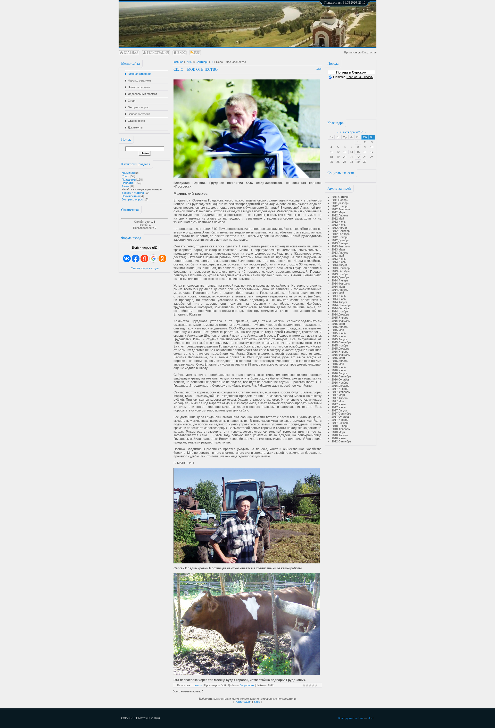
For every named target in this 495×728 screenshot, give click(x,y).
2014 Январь (340, 280)
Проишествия (131, 196)
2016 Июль (339, 370)
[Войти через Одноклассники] (162, 258)
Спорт (126, 176)
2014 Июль (339, 299)
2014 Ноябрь (340, 311)
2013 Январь (340, 243)
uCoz (371, 717)
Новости (127, 182)
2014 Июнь (339, 295)
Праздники (129, 179)
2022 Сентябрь (341, 441)
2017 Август (339, 410)
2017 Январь (340, 388)
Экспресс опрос (132, 199)
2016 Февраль (341, 354)
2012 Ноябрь (340, 237)
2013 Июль (339, 261)
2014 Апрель (340, 289)
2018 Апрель (340, 435)
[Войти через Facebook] (135, 258)
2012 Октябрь (341, 234)
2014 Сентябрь (341, 305)
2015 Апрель (340, 326)
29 (358, 161)
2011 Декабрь (340, 203)
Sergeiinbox (247, 685)
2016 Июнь (339, 367)
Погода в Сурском (351, 72)
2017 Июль (339, 407)
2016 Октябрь (341, 379)
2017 (189, 61)
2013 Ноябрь (340, 274)
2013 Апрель (340, 252)
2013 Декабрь (340, 277)
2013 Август (339, 264)
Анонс (126, 186)
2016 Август (339, 373)
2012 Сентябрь (341, 230)
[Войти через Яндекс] (144, 258)
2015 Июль (339, 336)
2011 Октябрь (340, 196)
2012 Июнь (339, 221)
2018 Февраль (341, 429)
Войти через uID (144, 247)
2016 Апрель (340, 360)
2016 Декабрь (340, 385)
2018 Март (338, 432)
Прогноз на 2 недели (359, 76)
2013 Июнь (339, 258)
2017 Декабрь (340, 422)
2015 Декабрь (340, 348)
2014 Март (338, 286)
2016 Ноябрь (340, 382)
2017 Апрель (340, 398)
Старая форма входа (145, 268)
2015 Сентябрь (341, 342)
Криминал (128, 172)
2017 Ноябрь (340, 419)
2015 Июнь (339, 333)
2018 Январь (340, 425)
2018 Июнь (339, 438)
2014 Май (338, 292)
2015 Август (339, 339)
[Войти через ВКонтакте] (127, 258)
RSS (197, 52)
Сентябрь (202, 61)
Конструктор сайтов (350, 717)
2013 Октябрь (341, 271)
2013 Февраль (341, 246)
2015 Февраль (341, 320)
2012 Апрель (340, 215)
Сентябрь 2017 (351, 132)
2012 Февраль (341, 209)
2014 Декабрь (340, 314)
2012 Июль (339, 224)
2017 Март (338, 395)
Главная (131, 52)
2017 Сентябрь (341, 413)
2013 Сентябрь (341, 268)
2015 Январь (340, 317)
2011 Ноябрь (340, 199)
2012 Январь (340, 206)
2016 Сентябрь (341, 376)
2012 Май (338, 218)
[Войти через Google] (153, 258)
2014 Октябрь (341, 308)
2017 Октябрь (341, 416)
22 (358, 156)
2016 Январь (340, 351)
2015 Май (338, 329)
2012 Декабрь (340, 240)
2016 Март (338, 357)
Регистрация (158, 52)
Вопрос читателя (133, 192)
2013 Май (338, 255)
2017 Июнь (339, 404)
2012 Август (339, 227)
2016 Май (338, 364)
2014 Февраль (341, 283)
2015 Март (338, 323)
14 (351, 151)
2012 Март (338, 212)
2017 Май (338, 401)
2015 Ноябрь (340, 345)
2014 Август (339, 302)
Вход (181, 52)
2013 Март (338, 249)
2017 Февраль (341, 391)
